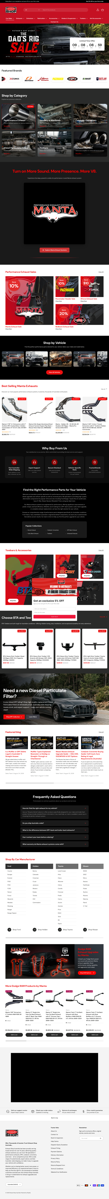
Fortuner (60, 892)
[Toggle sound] (54, 213)
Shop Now (7, 126)
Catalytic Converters (53, 530)
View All (101, 272)
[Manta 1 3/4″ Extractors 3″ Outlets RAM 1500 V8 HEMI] (14, 999)
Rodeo (35, 892)
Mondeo (10, 902)
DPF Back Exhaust (72, 530)
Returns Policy (55, 1162)
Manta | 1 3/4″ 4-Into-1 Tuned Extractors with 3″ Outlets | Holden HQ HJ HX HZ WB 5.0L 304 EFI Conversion (67, 426)
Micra (85, 878)
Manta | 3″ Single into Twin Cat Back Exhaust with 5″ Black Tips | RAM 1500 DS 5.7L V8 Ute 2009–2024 (33, 1016)
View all (103, 389)
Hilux (59, 874)
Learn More (33, 717)
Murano (85, 895)
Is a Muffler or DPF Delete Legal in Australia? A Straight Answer (15, 753)
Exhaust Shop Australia (15, 1192)
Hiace (59, 878)
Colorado (35, 874)
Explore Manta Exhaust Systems (56, 250)
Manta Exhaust (32, 530)
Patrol (85, 902)
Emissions (29, 18)
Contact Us (54, 22)
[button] (102, 10)
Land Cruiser (62, 871)
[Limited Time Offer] (54, 44)
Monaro (35, 888)
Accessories (53, 18)
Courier (9, 871)
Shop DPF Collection (13, 717)
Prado (60, 895)
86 (59, 920)
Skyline (85, 892)
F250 (9, 888)
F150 (8, 885)
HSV (34, 899)
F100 (9, 881)
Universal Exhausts (72, 533)
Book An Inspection (57, 1138)
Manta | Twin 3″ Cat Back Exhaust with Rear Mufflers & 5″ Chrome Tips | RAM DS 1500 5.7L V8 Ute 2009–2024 (94, 1016)
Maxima (85, 899)
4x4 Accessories (95, 18)
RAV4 (59, 913)
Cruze (34, 881)
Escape (9, 874)
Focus (9, 895)
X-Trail (85, 906)
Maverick (10, 899)
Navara (85, 881)
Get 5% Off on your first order (95, 1)
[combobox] (55, 10)
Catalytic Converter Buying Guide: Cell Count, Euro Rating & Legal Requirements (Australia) (92, 755)
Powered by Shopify (26, 1192)
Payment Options (56, 1151)
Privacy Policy (55, 1158)
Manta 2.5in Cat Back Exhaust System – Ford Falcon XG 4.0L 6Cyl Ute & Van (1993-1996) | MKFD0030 (94, 426)
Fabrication (41, 18)
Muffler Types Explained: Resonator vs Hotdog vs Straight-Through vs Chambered (41, 755)
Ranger (9, 909)
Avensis (60, 906)
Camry (60, 899)
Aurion (60, 902)
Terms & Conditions (57, 1169)
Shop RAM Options (85, 973)
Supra (60, 923)
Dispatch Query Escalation (59, 1145)
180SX (85, 871)
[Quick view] (14, 641)
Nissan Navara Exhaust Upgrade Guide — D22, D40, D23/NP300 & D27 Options (67, 753)
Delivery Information (57, 1155)
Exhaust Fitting (55, 1148)
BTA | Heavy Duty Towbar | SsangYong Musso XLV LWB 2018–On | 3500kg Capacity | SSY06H (66, 659)
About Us (54, 1131)
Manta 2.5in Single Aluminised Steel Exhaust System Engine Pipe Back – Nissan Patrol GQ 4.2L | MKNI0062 (14, 426)
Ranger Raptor (12, 913)
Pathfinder (86, 885)
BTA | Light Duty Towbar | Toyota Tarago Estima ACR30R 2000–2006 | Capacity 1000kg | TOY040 (95, 658)
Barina (35, 871)
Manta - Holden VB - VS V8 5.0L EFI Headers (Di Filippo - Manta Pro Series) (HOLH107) (40, 426)
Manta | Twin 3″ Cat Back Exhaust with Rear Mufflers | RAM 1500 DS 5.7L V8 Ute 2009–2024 (74, 1015)
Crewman (36, 878)
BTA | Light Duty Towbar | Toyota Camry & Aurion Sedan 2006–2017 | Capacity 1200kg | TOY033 (40, 658)
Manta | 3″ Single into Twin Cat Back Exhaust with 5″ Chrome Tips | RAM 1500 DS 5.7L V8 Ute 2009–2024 (54, 1016)
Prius (59, 909)
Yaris (59, 916)
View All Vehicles (54, 372)
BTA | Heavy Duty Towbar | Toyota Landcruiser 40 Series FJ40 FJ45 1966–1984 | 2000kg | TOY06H (14, 658)
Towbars (83, 18)
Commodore (36, 902)
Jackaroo (35, 885)
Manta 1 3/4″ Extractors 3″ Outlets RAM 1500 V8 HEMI (13, 1014)
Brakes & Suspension (69, 18)
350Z (84, 874)
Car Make (9, 18)
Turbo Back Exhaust (33, 533)
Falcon (9, 892)
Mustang (10, 906)
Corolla (60, 888)
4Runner (60, 881)
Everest (9, 878)
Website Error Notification (59, 1172)
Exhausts (19, 18)
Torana (35, 895)
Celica (60, 885)
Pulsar (85, 888)
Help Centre (54, 1141)
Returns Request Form (58, 1165)
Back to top (54, 1118)
